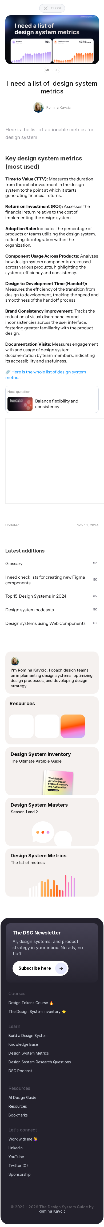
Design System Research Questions (40, 1062)
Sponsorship (20, 1174)
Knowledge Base (23, 1044)
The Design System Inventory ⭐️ (37, 1011)
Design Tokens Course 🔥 (31, 1002)
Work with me (20, 1139)
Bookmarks (18, 1115)
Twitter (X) (18, 1165)
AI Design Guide (22, 1097)
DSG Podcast (20, 1070)
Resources (18, 1106)
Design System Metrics (29, 1053)
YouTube (16, 1156)
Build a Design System (28, 1035)
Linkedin (16, 1148)
